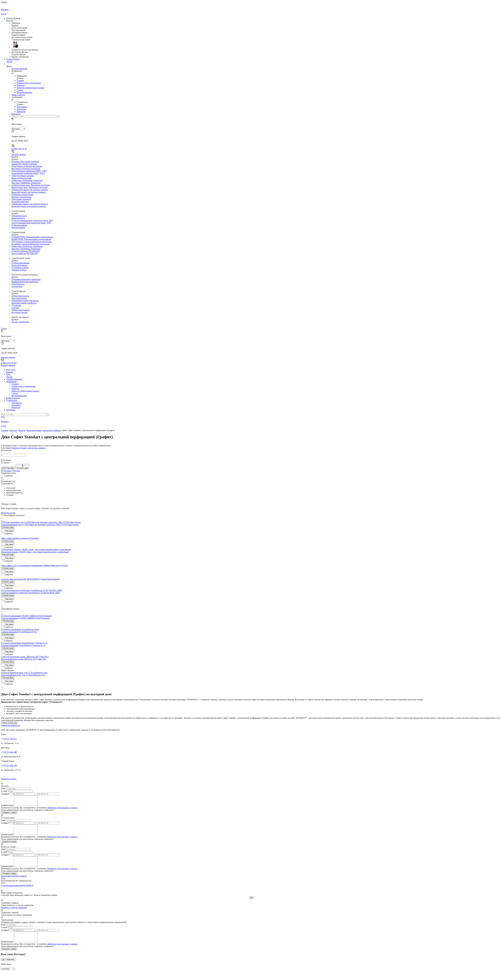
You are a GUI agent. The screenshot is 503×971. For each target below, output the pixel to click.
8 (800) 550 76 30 (19, 149)
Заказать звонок (19, 154)
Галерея (15, 384)
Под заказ (9, 531)
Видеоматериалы (19, 396)
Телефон (5, 794)
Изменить (10, 960)
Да (3, 960)
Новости (15, 388)
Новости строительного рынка (25, 391)
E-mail (4, 791)
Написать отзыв (8, 513)
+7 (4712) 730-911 (9, 739)
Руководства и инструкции (24, 386)
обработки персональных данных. (62, 808)
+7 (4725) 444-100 (9, 765)
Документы (17, 403)
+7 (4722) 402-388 (9, 752)
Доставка (7, 471)
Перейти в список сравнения (14, 907)
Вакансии (16, 407)
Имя (3, 788)
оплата (17, 471)
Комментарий (7, 805)
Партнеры (16, 405)
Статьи (15, 393)
